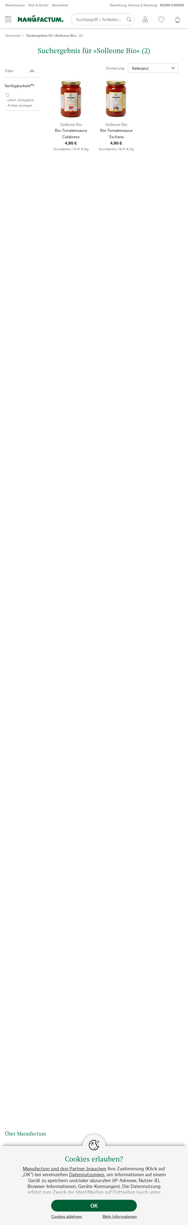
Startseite (13, 35)
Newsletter (60, 5)
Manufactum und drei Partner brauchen (64, 1168)
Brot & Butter (38, 5)
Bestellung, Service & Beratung (147, 5)
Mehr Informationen (119, 1216)
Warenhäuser (15, 5)
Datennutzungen (86, 1174)
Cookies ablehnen (66, 1216)
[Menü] (8, 19)
